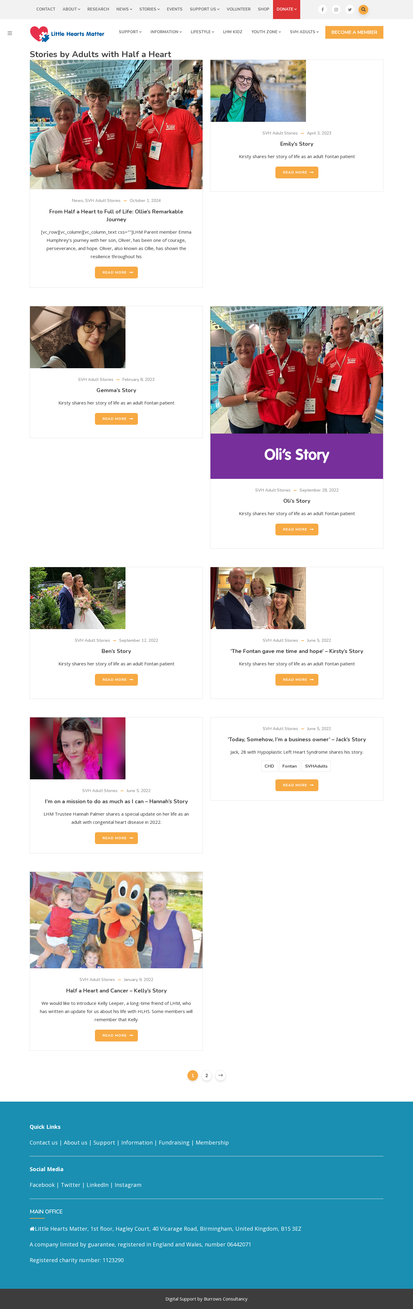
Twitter (70, 1184)
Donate (285, 9)
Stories (147, 9)
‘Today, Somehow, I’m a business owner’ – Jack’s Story (297, 739)
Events (175, 9)
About (70, 9)
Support (128, 32)
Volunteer (239, 9)
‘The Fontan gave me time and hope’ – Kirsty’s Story (296, 651)
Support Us (203, 9)
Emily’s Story (296, 144)
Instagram (128, 1184)
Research (98, 9)
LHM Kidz (232, 32)
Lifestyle (201, 32)
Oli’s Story (296, 501)
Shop (263, 9)
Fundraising (174, 1142)
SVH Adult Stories (103, 200)
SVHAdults (316, 766)
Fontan (289, 766)
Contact (45, 9)
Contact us (44, 1142)
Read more (114, 272)
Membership (212, 1142)
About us (75, 1142)
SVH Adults (302, 32)
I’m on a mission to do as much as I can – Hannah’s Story (116, 801)
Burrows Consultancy (226, 1299)
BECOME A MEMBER (354, 32)
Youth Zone (265, 32)
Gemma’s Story (116, 390)
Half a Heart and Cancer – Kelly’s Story (116, 990)
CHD (269, 766)
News (122, 9)
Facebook (42, 1184)
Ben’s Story (116, 651)
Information (164, 32)
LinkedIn (97, 1184)
